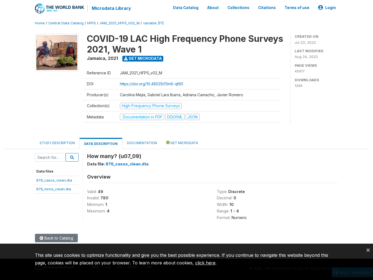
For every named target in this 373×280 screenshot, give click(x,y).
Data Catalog (186, 7)
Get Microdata (145, 58)
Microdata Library (111, 8)
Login (330, 7)
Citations (267, 7)
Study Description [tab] (57, 143)
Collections (238, 7)
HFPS (91, 23)
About (213, 7)
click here (205, 263)
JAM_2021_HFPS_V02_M (119, 23)
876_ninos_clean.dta (53, 189)
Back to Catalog (58, 238)
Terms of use (297, 7)
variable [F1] (153, 23)
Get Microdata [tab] (184, 143)
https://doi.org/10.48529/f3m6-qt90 (151, 83)
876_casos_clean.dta (54, 180)
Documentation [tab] (142, 143)
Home (40, 23)
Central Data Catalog (66, 23)
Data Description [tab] (101, 144)
